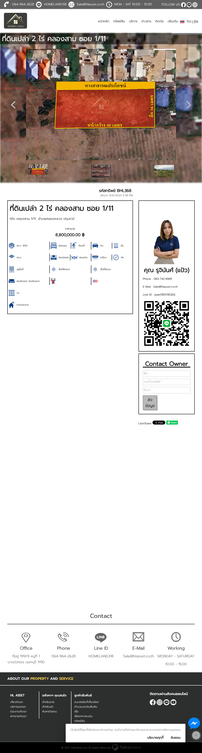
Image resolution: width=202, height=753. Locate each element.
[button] (189, 105)
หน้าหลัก (103, 21)
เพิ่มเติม (173, 21)
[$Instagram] (194, 4)
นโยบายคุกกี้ (155, 737)
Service (66, 678)
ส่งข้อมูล (150, 403)
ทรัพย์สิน (119, 21)
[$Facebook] (183, 4)
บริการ (133, 21)
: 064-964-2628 (22, 4)
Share (148, 423)
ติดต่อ (159, 21)
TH (188, 21)
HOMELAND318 (189, 4)
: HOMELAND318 (54, 4)
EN (196, 21)
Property (39, 678)
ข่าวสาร (146, 21)
